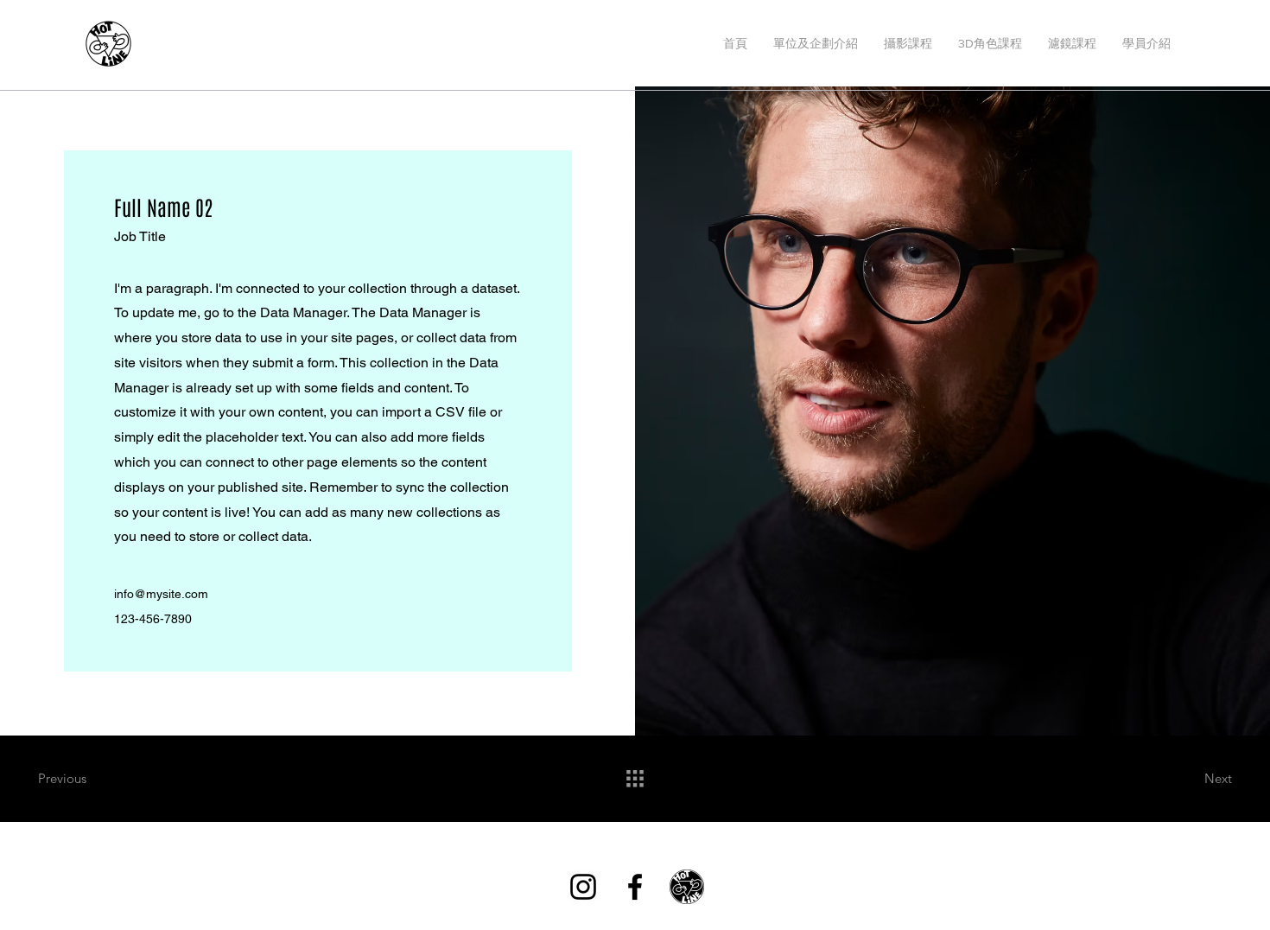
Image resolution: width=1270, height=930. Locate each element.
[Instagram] (583, 886)
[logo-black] (687, 886)
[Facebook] (635, 886)
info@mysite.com (161, 594)
